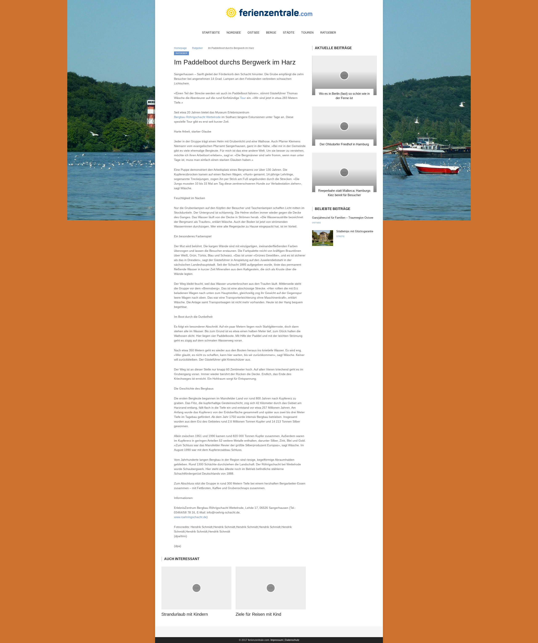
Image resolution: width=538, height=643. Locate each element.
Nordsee (234, 32)
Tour (243, 98)
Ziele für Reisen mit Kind (258, 614)
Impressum (276, 640)
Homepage (180, 48)
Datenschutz (292, 640)
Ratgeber (328, 32)
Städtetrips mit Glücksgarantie (354, 231)
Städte (288, 32)
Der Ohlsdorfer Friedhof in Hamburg (344, 144)
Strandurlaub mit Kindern (184, 614)
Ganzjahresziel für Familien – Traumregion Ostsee (342, 217)
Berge (271, 32)
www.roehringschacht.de (190, 517)
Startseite (211, 32)
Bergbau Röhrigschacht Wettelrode (197, 117)
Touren (307, 32)
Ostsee (253, 32)
